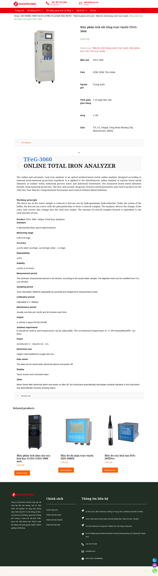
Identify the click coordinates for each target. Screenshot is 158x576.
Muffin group (92, 571)
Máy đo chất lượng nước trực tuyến (112, 16)
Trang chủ (19, 10)
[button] (143, 10)
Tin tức (93, 10)
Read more (22, 473)
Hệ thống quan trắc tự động (58, 10)
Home (17, 16)
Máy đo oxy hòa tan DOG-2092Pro (120, 457)
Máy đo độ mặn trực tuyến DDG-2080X (77, 457)
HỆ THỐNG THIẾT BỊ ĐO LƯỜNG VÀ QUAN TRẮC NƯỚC (46, 16)
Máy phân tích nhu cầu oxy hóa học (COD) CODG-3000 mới (33, 458)
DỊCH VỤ (80, 10)
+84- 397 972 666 (59, 2)
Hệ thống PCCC (34, 10)
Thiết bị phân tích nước (84, 16)
